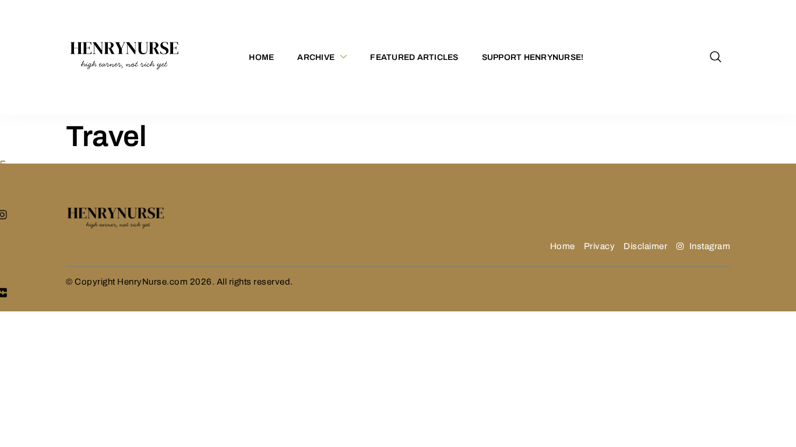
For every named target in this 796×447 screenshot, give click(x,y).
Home (261, 57)
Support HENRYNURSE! (533, 57)
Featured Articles (414, 57)
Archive (315, 57)
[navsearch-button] (715, 57)
